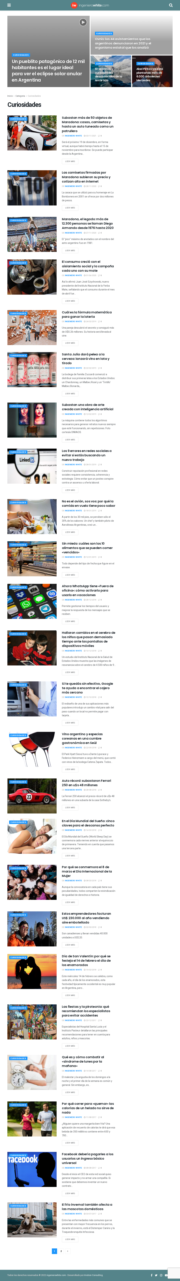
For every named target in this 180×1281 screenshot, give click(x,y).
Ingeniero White (23, 86)
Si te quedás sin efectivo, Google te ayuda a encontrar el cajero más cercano (87, 688)
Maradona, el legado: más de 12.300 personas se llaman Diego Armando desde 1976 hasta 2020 (88, 223)
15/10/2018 (90, 697)
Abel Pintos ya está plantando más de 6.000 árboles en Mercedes (149, 74)
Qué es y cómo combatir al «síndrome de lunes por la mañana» (83, 1061)
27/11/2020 (90, 232)
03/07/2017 (90, 1213)
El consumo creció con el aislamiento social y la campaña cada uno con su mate (88, 266)
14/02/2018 (90, 969)
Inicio (10, 96)
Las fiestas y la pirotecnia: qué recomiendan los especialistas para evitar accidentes (86, 1011)
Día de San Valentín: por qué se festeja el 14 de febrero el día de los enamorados (86, 960)
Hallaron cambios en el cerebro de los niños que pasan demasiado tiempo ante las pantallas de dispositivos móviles (88, 639)
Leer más (70, 161)
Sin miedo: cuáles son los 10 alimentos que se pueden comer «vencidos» (87, 547)
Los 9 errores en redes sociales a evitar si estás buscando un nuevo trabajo (87, 455)
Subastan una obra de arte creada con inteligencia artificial (87, 407)
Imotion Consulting (93, 1275)
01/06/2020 (90, 275)
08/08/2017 (90, 1167)
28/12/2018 (90, 599)
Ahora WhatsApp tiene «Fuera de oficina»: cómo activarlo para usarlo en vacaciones (87, 590)
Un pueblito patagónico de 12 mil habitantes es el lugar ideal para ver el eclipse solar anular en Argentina (48, 70)
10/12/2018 (90, 650)
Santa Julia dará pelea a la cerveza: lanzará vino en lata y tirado (86, 358)
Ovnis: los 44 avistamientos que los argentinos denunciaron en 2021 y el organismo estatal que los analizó (123, 43)
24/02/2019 (90, 321)
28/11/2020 (90, 186)
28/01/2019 (90, 464)
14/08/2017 (90, 1070)
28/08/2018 (90, 789)
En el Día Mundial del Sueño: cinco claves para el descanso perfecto (88, 823)
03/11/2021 (90, 135)
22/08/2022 (143, 86)
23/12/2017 (90, 1020)
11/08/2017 (90, 1117)
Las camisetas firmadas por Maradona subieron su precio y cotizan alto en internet (86, 176)
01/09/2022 (102, 86)
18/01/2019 (90, 510)
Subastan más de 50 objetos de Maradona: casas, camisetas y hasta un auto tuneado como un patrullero (88, 124)
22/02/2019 (90, 368)
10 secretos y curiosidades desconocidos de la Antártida (108, 74)
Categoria (20, 96)
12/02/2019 (90, 414)
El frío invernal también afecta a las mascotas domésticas (87, 1206)
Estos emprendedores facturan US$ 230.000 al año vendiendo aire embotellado (86, 918)
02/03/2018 (90, 927)
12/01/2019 (90, 557)
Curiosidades (21, 55)
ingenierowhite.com (56, 1275)
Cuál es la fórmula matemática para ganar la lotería (87, 314)
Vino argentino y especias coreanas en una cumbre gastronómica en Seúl (82, 738)
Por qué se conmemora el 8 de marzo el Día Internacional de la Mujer (87, 871)
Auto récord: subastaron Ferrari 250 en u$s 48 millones (86, 782)
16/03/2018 (90, 830)
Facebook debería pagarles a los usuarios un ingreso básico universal (87, 1158)
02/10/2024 (40, 86)
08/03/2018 (90, 880)
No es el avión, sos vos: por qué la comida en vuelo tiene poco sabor (88, 503)
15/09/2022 (102, 54)
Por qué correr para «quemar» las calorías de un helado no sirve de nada (88, 1108)
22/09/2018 (90, 747)
